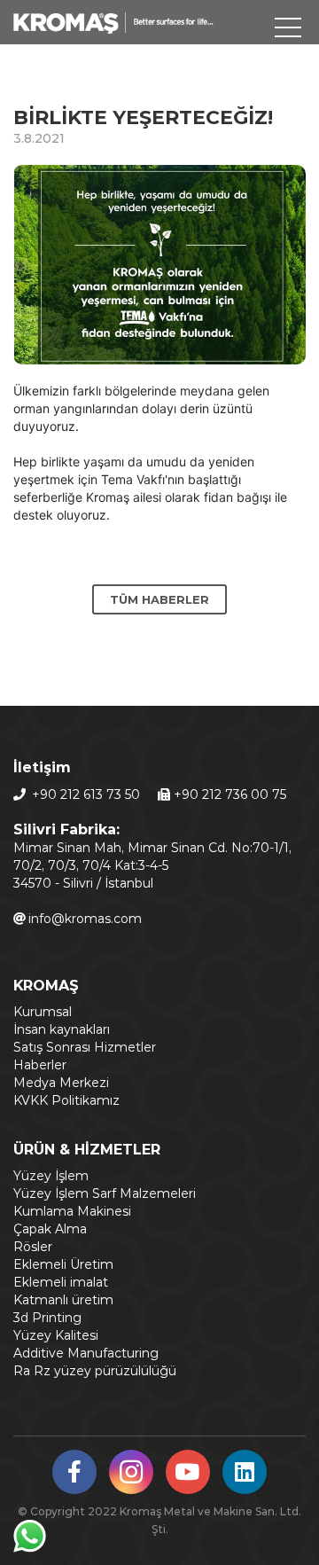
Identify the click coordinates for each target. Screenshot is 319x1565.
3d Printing (47, 1318)
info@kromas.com (85, 919)
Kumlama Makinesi (72, 1211)
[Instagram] (131, 1477)
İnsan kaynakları (61, 1029)
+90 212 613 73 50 (86, 794)
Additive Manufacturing (86, 1353)
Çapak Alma (50, 1229)
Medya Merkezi (61, 1083)
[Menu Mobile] (288, 31)
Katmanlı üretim (63, 1300)
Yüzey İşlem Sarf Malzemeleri (104, 1193)
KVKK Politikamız (66, 1100)
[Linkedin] (244, 1475)
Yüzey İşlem (51, 1176)
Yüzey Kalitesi (55, 1335)
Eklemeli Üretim (63, 1264)
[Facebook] (74, 1475)
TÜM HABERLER (159, 599)
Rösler (32, 1247)
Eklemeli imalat (60, 1282)
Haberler (39, 1065)
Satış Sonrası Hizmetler (84, 1047)
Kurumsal (42, 1012)
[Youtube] (188, 1475)
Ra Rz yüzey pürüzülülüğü (94, 1371)
